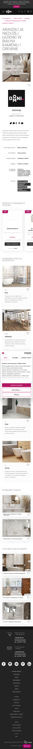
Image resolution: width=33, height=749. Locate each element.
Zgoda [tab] (5, 357)
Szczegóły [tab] (15, 357)
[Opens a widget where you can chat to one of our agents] (27, 746)
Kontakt (16, 697)
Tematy (16, 686)
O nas (16, 733)
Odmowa (16, 394)
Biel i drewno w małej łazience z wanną (13, 597)
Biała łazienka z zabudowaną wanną (12, 538)
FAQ (16, 736)
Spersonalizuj (15, 390)
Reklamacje (16, 711)
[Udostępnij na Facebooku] (16, 123)
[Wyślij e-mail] (22, 123)
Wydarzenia (16, 680)
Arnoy (7, 468)
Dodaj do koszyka (12, 244)
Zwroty (16, 708)
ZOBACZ (16, 6)
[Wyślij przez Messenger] (13, 123)
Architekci (16, 683)
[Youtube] (16, 665)
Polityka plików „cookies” (16, 714)
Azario (6, 334)
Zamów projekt (16, 725)
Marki (16, 689)
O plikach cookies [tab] (26, 357)
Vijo (6, 290)
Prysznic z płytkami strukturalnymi (12, 621)
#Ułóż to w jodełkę (22, 181)
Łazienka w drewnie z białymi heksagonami (14, 573)
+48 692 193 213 (19, 638)
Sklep (16, 677)
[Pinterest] (23, 665)
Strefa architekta (16, 731)
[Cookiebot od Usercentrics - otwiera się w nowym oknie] (24, 353)
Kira (6, 293)
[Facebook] (4, 665)
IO (5, 421)
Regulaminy (16, 699)
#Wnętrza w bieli (22, 187)
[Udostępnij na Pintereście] (19, 123)
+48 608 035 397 (19, 652)
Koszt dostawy (16, 705)
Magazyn (16, 674)
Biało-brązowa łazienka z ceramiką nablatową (12, 515)
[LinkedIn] (29, 665)
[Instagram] (10, 665)
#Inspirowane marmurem (21, 184)
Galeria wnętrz (16, 671)
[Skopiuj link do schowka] (10, 123)
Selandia (8, 337)
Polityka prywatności (16, 717)
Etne (6, 424)
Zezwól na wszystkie (16, 385)
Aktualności (16, 692)
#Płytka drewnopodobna (22, 190)
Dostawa (16, 702)
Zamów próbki (16, 728)
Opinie (16, 722)
